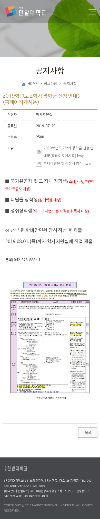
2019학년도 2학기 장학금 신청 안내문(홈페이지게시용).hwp (69, 152)
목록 (88, 433)
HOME (32, 84)
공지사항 (70, 84)
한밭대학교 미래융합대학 (30, 11)
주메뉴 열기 (92, 11)
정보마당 (50, 84)
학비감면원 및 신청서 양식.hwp (67, 164)
